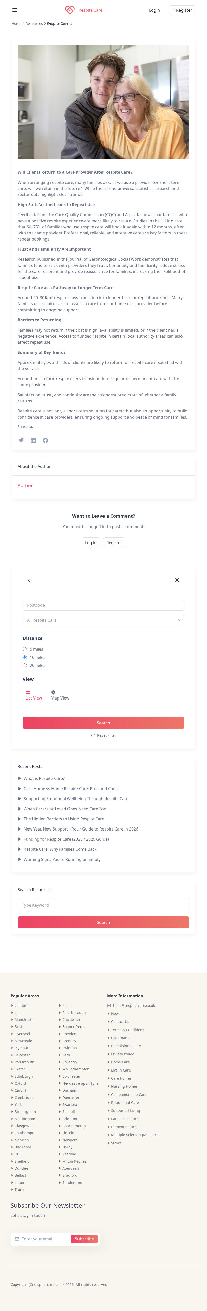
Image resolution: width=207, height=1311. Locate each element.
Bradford (69, 1175)
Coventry (69, 1062)
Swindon (69, 1047)
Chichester (71, 1019)
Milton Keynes (74, 1161)
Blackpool (23, 1147)
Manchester (25, 1019)
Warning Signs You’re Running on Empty (62, 859)
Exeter (20, 1069)
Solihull (68, 1111)
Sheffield (22, 1161)
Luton (19, 1182)
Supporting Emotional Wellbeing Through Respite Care (76, 798)
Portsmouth (24, 1062)
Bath (66, 1055)
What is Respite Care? (44, 778)
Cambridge (24, 1097)
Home (16, 23)
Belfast (20, 1175)
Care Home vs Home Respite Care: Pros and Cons (71, 788)
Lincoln (68, 1132)
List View (33, 698)
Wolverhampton (75, 1069)
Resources (34, 23)
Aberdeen (70, 1168)
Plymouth (23, 1047)
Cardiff (20, 1090)
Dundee (21, 1168)
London (21, 1005)
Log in (91, 542)
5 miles (36, 649)
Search (103, 723)
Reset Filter (106, 735)
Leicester (22, 1055)
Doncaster (71, 1097)
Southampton (26, 1132)
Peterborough (74, 1012)
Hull (18, 1154)
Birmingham (25, 1111)
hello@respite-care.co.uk (134, 1005)
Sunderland (72, 1182)
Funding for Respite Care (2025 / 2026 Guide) (66, 839)
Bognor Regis (73, 1026)
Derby (67, 1147)
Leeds (19, 1012)
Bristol (20, 1026)
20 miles (37, 665)
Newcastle (23, 1040)
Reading (69, 1154)
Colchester (71, 1076)
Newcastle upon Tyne (80, 1083)
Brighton (69, 1118)
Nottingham (25, 1118)
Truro (19, 1189)
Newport (69, 1140)
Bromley (69, 1040)
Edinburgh (24, 1076)
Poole (66, 1005)
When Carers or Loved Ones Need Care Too (65, 809)
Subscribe (84, 1239)
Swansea (69, 1104)
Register (114, 542)
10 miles (37, 657)
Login (154, 10)
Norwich (22, 1140)
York (18, 1104)
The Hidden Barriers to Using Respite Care (64, 819)
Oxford (20, 1083)
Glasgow (22, 1125)
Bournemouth (74, 1125)
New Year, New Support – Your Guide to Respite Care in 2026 (81, 829)
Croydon (69, 1033)
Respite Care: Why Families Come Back (59, 23)
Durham (69, 1090)
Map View (60, 698)
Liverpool (22, 1033)
